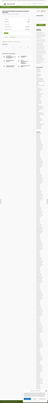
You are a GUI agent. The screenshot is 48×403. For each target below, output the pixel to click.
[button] (46, 390)
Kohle (37, 104)
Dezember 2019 (39, 244)
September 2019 (39, 248)
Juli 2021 (38, 217)
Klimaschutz (38, 103)
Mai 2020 (38, 237)
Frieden (37, 92)
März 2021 (38, 223)
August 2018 (38, 266)
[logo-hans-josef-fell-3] (9, 4)
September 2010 (39, 383)
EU (36, 86)
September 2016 (39, 297)
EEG (37, 77)
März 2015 (38, 322)
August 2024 (38, 166)
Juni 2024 (38, 169)
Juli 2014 (38, 333)
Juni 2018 (38, 268)
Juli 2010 (38, 384)
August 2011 (38, 372)
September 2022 (39, 198)
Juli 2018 (38, 267)
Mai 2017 (38, 286)
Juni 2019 (38, 252)
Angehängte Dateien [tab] (12, 37)
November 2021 (39, 212)
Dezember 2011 (39, 366)
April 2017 (38, 288)
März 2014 (38, 339)
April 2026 (38, 139)
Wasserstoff (38, 126)
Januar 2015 (38, 325)
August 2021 (38, 216)
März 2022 (38, 206)
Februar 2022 (39, 208)
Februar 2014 (39, 340)
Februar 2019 (39, 257)
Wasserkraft (38, 125)
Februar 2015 (39, 324)
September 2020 (39, 231)
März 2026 (38, 140)
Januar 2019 (38, 259)
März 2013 (38, 354)
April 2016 (38, 304)
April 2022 (38, 205)
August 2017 (38, 282)
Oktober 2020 (39, 230)
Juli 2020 (38, 234)
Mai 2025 (38, 154)
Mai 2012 (38, 362)
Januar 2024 (38, 176)
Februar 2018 (39, 274)
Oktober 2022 (39, 197)
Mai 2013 (38, 351)
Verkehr (37, 122)
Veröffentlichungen (40, 124)
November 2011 (39, 368)
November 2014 (39, 328)
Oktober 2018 (39, 263)
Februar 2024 (39, 175)
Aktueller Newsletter (6, 6)
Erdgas (37, 82)
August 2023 (38, 183)
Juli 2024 (38, 168)
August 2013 (38, 347)
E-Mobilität (38, 75)
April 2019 (38, 255)
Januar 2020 (38, 242)
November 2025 (39, 146)
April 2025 (38, 155)
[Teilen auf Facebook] (6, 47)
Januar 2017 (38, 292)
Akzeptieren (27, 398)
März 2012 (38, 364)
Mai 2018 (38, 270)
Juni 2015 (38, 318)
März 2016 (38, 306)
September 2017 (39, 281)
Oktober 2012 (39, 358)
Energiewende (9, 41)
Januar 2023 (38, 193)
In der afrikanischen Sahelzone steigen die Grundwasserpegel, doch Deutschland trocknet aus (41, 52)
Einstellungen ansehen (42, 398)
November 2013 (39, 344)
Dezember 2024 (39, 161)
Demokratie (38, 74)
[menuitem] (24, 4)
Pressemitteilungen (40, 114)
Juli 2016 (38, 300)
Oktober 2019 (39, 246)
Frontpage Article (39, 93)
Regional (38, 115)
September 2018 (39, 264)
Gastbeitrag (38, 95)
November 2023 (39, 179)
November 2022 (39, 195)
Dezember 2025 (39, 144)
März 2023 (38, 190)
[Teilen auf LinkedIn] (20, 47)
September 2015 (39, 314)
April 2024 (38, 172)
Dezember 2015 (39, 310)
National (38, 110)
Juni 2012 (38, 361)
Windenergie (38, 128)
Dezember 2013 (39, 343)
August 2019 (38, 249)
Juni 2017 (38, 285)
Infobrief (38, 99)
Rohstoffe (38, 117)
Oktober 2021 (39, 213)
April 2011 (38, 375)
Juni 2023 (38, 186)
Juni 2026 (38, 136)
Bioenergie (38, 71)
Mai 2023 (38, 187)
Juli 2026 (38, 135)
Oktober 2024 (39, 164)
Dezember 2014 (39, 326)
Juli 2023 (38, 184)
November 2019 (39, 245)
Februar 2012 (39, 365)
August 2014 (38, 332)
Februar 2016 (39, 307)
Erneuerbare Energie (40, 85)
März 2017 (38, 289)
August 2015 (38, 315)
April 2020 (38, 238)
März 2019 (38, 256)
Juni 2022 (38, 202)
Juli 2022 (38, 201)
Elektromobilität (39, 78)
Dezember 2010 (39, 379)
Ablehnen (34, 398)
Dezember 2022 (39, 194)
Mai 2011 (38, 373)
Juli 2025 (38, 151)
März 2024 (38, 173)
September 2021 (39, 215)
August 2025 (38, 150)
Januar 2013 (38, 355)
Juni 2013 (38, 350)
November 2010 (39, 380)
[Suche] (45, 4)
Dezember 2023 (39, 177)
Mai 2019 (38, 253)
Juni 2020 (38, 235)
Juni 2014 (38, 335)
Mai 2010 (38, 386)
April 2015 (38, 321)
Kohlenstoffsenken (40, 107)
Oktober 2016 (39, 296)
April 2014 (38, 337)
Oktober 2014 (39, 329)
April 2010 (38, 387)
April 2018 (38, 271)
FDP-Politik (38, 88)
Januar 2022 (38, 209)
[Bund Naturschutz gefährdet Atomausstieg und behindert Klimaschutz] (0, 201)
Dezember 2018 (39, 260)
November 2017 (39, 278)
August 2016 (38, 299)
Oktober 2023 (39, 180)
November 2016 (39, 295)
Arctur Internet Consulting (14, 401)
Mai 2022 (38, 204)
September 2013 (39, 346)
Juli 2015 (38, 317)
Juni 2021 (38, 219)
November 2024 (39, 162)
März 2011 (38, 376)
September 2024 (39, 165)
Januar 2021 (38, 226)
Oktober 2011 (39, 369)
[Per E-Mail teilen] (28, 47)
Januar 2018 (38, 275)
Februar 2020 (39, 241)
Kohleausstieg (39, 106)
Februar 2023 (39, 191)
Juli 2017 (38, 284)
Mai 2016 (38, 303)
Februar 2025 (39, 158)
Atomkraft (38, 70)
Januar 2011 (38, 377)
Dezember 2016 (39, 293)
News (37, 111)
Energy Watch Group (40, 81)
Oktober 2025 (39, 147)
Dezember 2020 (39, 227)
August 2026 (38, 133)
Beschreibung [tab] (6, 37)
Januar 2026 (38, 143)
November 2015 (39, 311)
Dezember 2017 (39, 277)
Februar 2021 (39, 224)
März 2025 (38, 157)
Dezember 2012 (39, 357)
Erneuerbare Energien (16, 41)
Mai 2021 (38, 220)
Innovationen (39, 100)
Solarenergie (38, 118)
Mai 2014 (38, 336)
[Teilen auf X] (13, 47)
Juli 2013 (38, 348)
